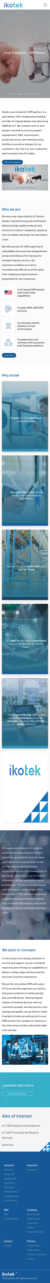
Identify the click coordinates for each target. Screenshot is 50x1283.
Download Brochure (17, 1093)
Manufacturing (11, 1191)
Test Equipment (11, 1218)
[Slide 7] (39, 94)
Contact (8, 1245)
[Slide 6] (34, 94)
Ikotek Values (33, 1218)
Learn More (9, 355)
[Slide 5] (30, 94)
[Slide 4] (25, 94)
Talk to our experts (12, 162)
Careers (30, 1227)
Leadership (32, 1223)
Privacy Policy (33, 1249)
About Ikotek (33, 1214)
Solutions (8, 1144)
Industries (32, 1165)
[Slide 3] (20, 94)
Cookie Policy (33, 1245)
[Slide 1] (11, 94)
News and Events (35, 1231)
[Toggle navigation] (45, 5)
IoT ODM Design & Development (21, 1125)
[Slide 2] (16, 94)
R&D (6, 1209)
